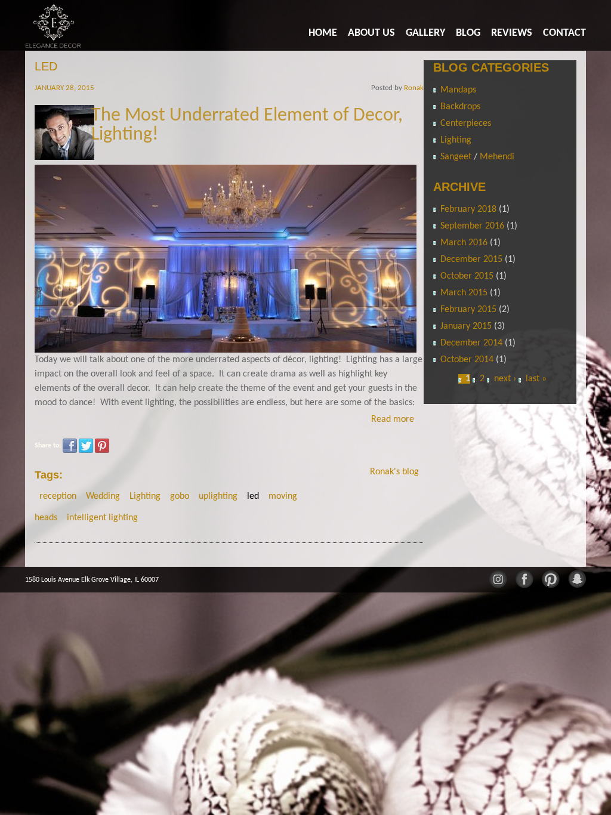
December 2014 (471, 343)
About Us (371, 33)
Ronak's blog (394, 472)
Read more (392, 419)
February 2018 (468, 209)
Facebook (70, 446)
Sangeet (457, 157)
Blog (468, 33)
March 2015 (463, 293)
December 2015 (471, 259)
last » (536, 379)
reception (57, 496)
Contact (564, 33)
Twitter (86, 446)
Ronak (414, 88)
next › (505, 379)
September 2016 (472, 226)
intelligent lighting (102, 518)
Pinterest (102, 446)
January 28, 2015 (64, 88)
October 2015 (466, 276)
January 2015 (466, 326)
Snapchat (576, 578)
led (253, 496)
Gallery (425, 33)
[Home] (54, 25)
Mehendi (497, 157)
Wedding (103, 496)
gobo (179, 496)
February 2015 (468, 309)
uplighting (218, 496)
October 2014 (466, 360)
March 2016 (463, 243)
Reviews (511, 33)
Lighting (145, 496)
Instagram (497, 578)
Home (322, 33)
